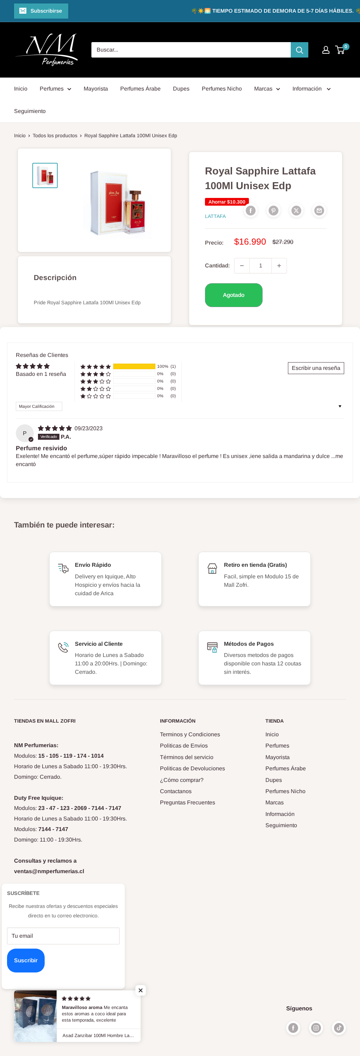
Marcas (263, 89)
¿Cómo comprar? (182, 780)
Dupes (181, 89)
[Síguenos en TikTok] (339, 1028)
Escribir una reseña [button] (316, 368)
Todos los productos (55, 135)
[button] (96, 367)
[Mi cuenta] (325, 50)
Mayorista (96, 89)
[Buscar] (299, 50)
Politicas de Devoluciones (192, 768)
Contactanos (176, 791)
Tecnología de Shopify (38, 1017)
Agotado (233, 295)
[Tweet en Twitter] (296, 210)
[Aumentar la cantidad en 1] (279, 265)
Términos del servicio (186, 757)
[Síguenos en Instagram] (316, 1028)
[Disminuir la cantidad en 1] (241, 265)
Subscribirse (46, 11)
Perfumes (52, 89)
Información (307, 89)
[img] (55, 428)
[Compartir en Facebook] (251, 210)
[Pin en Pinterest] (273, 210)
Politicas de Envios (184, 746)
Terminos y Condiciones (190, 734)
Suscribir (26, 960)
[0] (340, 50)
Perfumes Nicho (222, 89)
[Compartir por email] (319, 210)
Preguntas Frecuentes (187, 802)
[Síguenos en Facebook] (293, 1028)
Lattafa (215, 216)
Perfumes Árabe (140, 89)
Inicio (20, 89)
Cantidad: (217, 265)
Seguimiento (30, 111)
